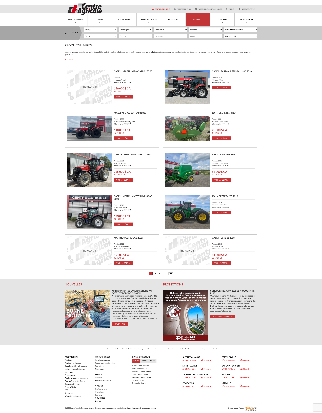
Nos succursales (248, 9)
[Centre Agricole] (84, 9)
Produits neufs (71, 357)
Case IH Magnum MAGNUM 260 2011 (134, 71)
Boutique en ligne (162, 9)
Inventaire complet (102, 360)
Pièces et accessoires (103, 380)
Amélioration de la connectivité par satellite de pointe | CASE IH (132, 292)
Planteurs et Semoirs (73, 363)
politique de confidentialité (112, 408)
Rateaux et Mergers (72, 384)
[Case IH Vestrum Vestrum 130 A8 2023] (89, 212)
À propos (99, 386)
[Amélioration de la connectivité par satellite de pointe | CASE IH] (87, 309)
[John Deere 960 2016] (187, 170)
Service (98, 374)
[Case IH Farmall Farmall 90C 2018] (187, 87)
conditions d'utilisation (131, 408)
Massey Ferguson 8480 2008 (130, 113)
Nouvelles (73, 284)
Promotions (173, 284)
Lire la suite (69, 59)
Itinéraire (207, 360)
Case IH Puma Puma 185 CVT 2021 (132, 154)
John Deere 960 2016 (223, 154)
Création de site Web (235, 408)
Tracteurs (68, 360)
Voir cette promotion (222, 316)
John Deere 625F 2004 (224, 113)
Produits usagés (102, 357)
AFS (66, 390)
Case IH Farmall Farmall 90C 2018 (232, 71)
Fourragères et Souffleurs (75, 381)
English (232, 9)
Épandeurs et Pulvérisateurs (76, 366)
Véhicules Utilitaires (72, 396)
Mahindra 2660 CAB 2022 (128, 237)
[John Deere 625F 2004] (187, 128)
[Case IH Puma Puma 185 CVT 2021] (89, 170)
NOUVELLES (100, 398)
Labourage (69, 372)
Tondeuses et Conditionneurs (76, 378)
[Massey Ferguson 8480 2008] (89, 128)
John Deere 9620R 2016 (225, 196)
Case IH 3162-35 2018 (223, 237)
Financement (100, 369)
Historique (99, 392)
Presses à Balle (70, 387)
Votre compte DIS (184, 9)
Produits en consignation (105, 363)
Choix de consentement (148, 408)
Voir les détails (123, 97)
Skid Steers (69, 393)
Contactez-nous (101, 389)
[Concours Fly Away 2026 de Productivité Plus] (185, 315)
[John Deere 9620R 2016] (187, 212)
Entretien (98, 377)
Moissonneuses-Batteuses (75, 369)
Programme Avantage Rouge (210, 9)
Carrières (99, 395)
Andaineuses (70, 375)
